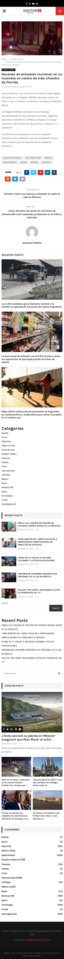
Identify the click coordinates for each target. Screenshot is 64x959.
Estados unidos (9, 162)
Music (4, 483)
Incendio (34, 162)
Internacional (8, 470)
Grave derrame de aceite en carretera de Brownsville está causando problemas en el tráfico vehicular (32, 214)
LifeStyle (6, 475)
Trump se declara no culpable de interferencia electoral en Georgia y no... (16, 816)
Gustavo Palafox (11, 87)
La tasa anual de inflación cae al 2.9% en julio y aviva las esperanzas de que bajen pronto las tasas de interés (31, 359)
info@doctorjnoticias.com (37, 940)
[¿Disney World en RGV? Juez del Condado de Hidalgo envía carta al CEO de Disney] (47, 767)
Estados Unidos (8, 70)
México (5, 479)
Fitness (5, 462)
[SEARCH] (59, 673)
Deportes (6, 441)
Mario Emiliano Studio (32, 956)
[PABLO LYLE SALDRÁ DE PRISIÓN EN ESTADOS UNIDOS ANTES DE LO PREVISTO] (9, 526)
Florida (23, 162)
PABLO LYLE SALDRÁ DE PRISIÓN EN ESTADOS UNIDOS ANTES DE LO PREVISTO (39, 524)
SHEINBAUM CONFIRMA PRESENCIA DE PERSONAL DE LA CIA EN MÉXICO (37, 575)
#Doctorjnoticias (33, 158)
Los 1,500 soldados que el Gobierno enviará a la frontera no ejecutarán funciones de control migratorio (32, 305)
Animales (48, 158)
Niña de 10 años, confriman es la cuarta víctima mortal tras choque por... (16, 782)
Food (4, 466)
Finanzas (6, 458)
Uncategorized (9, 504)
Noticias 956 (8, 487)
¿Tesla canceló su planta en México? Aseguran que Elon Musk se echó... (28, 737)
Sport (4, 491)
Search (5, 603)
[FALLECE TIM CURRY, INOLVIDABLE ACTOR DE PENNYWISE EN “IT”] (9, 593)
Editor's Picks (8, 445)
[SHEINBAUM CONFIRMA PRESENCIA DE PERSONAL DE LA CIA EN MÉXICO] (9, 577)
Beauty (5, 433)
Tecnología (7, 496)
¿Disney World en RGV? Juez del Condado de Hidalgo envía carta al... (47, 782)
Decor (4, 437)
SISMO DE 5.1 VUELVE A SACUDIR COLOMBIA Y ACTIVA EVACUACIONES (36, 559)
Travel (5, 500)
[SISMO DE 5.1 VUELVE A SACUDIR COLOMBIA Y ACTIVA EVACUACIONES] (9, 561)
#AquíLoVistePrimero (12, 158)
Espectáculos (8, 450)
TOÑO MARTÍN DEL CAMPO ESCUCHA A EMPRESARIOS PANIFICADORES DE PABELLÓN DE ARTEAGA (37, 542)
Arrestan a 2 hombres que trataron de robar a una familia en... (46, 816)
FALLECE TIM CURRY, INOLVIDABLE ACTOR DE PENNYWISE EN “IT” (39, 591)
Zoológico (46, 162)
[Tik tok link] (37, 4)
